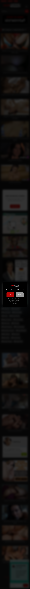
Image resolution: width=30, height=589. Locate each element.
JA (10, 294)
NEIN (19, 294)
